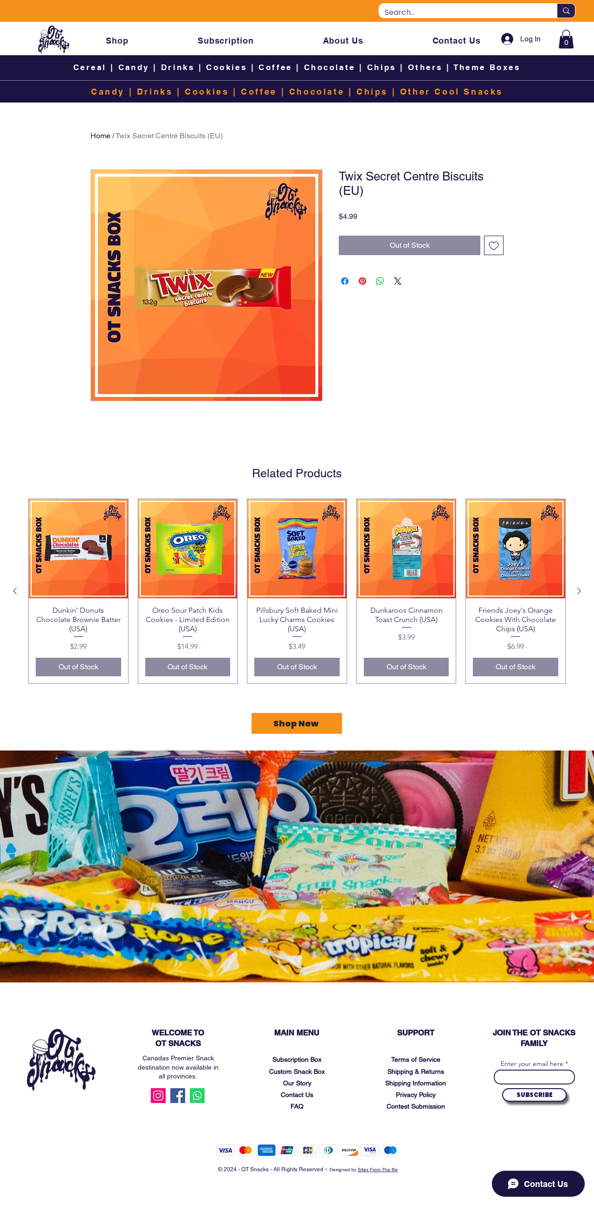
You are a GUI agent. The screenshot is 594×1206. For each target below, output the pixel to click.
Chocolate (329, 67)
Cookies (226, 67)
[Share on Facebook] (344, 281)
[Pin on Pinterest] (362, 281)
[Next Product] (579, 591)
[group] (297, 591)
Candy (133, 67)
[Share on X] (397, 281)
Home (100, 135)
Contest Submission (416, 1106)
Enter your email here (532, 1063)
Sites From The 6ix (378, 1170)
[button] (566, 39)
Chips (381, 67)
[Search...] (566, 11)
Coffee (275, 67)
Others (427, 67)
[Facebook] (177, 1095)
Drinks (177, 67)
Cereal (89, 67)
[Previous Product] (14, 591)
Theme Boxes (487, 67)
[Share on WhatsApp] (380, 281)
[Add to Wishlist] (494, 245)
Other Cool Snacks (451, 91)
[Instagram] (158, 1095)
